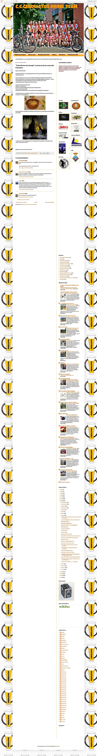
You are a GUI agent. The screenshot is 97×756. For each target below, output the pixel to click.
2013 (61, 498)
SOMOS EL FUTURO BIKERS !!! (67, 437)
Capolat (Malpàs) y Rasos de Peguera (70, 519)
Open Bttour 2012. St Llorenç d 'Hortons (71, 535)
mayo (62, 515)
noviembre (64, 504)
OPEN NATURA (64, 527)
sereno (63, 721)
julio (62, 511)
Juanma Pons (64, 650)
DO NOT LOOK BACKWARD (66, 447)
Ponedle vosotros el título (67, 552)
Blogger (57, 746)
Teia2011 (62, 279)
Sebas (62, 670)
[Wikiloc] (64, 607)
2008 (61, 577)
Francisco (63, 640)
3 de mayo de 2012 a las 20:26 (26, 189)
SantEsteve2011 (64, 276)
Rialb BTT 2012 (64, 539)
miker (62, 717)
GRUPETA (63, 642)
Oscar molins (64, 662)
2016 (61, 493)
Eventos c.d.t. (63, 269)
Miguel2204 (22, 193)
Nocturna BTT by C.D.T (66, 534)
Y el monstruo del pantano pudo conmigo (69, 548)
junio (62, 513)
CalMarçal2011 (63, 262)
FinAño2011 (63, 271)
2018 (61, 489)
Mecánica (62, 54)
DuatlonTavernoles (65, 268)
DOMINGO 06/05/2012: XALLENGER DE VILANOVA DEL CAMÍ (70, 554)
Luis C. (62, 656)
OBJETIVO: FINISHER (65, 374)
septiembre (64, 507)
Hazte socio (32, 54)
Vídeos (54, 54)
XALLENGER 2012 (65, 521)
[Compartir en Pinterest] (48, 153)
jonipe (63, 713)
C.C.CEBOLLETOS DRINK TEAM (47, 7)
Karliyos (63, 652)
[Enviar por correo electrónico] (43, 153)
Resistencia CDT (73, 54)
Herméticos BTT (64, 350)
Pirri (62, 664)
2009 (61, 575)
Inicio (36, 202)
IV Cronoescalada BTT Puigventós (69, 537)
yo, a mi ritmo (63, 326)
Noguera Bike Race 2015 (66, 273)
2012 (61, 500)
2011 (61, 571)
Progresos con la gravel (72, 316)
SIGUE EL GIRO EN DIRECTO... (68, 541)
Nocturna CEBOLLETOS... (67, 550)
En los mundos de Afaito (66, 469)
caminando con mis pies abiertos (68, 402)
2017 (61, 491)
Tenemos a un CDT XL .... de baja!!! (69, 561)
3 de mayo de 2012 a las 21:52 (26, 197)
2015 (61, 495)
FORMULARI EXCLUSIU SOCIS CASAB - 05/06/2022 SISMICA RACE (68, 288)
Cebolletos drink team (65, 263)
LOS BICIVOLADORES (65, 378)
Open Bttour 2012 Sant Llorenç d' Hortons (69, 545)
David (62, 636)
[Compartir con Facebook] (47, 153)
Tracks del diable (65, 528)
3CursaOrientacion (64, 257)
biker (61, 259)
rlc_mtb (63, 719)
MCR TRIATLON (64, 413)
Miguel (63, 658)
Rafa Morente (64, 666)
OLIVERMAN (22, 160)
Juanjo (63, 648)
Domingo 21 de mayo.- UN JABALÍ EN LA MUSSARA (73, 328)
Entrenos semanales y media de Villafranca (72, 415)
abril (62, 563)
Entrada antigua (49, 202)
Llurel (62, 654)
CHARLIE (63, 634)
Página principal (20, 54)
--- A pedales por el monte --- (67, 303)
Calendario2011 (64, 260)
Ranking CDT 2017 (43, 54)
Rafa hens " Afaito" (66, 668)
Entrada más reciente (21, 202)
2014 (61, 496)
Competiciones (64, 265)
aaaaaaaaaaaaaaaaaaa (66, 375)
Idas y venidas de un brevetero (68, 315)
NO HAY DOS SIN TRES (72, 448)
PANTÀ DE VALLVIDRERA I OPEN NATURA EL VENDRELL (73, 380)
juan (62, 715)
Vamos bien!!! (70, 340)
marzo (63, 565)
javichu (63, 711)
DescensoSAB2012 (64, 266)
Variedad (69, 459)
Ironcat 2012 (64, 530)
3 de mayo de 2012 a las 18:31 (26, 167)
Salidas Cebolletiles (65, 274)
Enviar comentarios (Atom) (29, 204)
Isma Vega (64, 646)
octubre (63, 506)
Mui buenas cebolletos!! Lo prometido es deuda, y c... (71, 517)
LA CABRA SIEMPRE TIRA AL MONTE (68, 292)
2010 (61, 573)
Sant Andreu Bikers (65, 482)
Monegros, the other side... (68, 543)
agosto (63, 509)
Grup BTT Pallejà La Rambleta (67, 425)
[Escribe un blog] (44, 153)
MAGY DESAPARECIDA (66, 523)
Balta (20, 180)
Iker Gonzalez (64, 644)
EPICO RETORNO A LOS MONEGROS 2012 (70, 557)
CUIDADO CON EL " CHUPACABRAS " (69, 525)
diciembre (64, 502)
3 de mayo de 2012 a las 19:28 (26, 176)
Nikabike (62, 362)
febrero (63, 567)
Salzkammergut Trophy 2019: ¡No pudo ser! (72, 305)
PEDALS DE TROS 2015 (72, 351)
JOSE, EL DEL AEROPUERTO (73, 364)
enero (62, 569)
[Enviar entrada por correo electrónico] (40, 153)
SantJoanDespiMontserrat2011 (68, 277)
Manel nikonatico (23, 172)
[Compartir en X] (45, 153)
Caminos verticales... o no (66, 458)
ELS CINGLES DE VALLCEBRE (73, 403)
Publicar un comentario (23, 199)
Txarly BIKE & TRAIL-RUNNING (67, 391)
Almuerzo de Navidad (72, 427)
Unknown (63, 672)
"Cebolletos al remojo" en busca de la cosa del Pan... (70, 559)
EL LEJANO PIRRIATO (65, 339)
